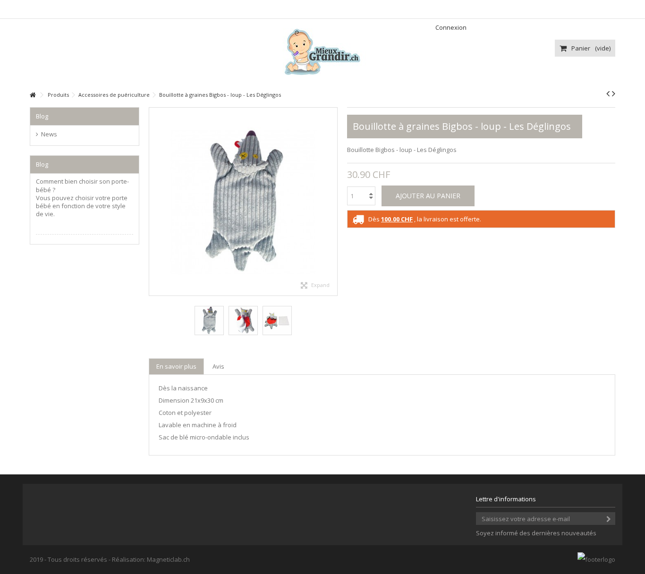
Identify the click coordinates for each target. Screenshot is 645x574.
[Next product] (613, 93)
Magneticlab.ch (168, 559)
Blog (42, 116)
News (49, 134)
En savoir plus (176, 366)
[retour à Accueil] (32, 95)
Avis (218, 366)
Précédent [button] (153, 201)
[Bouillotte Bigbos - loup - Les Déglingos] (209, 320)
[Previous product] (608, 93)
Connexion (450, 27)
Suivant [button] (332, 201)
